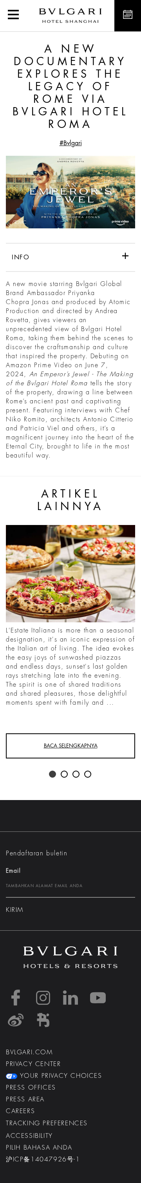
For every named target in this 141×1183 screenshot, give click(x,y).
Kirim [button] (15, 910)
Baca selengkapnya (71, 745)
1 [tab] (53, 774)
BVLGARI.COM (29, 1052)
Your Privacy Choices (59, 1076)
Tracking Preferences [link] (47, 1123)
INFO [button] (20, 257)
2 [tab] (65, 774)
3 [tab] (76, 774)
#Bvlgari (71, 143)
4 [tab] (88, 774)
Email (13, 870)
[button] (13, 15)
